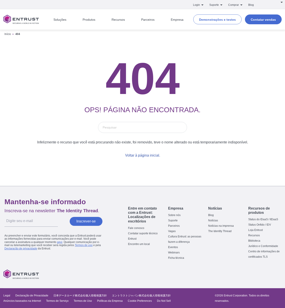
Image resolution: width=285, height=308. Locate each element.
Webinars (174, 252)
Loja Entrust (255, 230)
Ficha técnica (176, 257)
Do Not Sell (164, 300)
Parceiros (174, 225)
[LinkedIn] (268, 274)
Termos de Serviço (57, 300)
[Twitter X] (240, 274)
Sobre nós (174, 215)
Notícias (213, 220)
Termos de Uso (83, 300)
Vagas (172, 231)
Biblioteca (254, 240)
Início (7, 34)
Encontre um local (139, 244)
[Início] (21, 19)
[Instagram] (258, 274)
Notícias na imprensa (221, 225)
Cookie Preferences (140, 300)
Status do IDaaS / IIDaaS (263, 219)
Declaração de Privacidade (31, 295)
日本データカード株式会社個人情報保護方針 (80, 295)
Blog (251, 4)
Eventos (173, 247)
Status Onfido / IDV (259, 224)
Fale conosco (136, 228)
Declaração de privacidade (20, 248)
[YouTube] (277, 274)
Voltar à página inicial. (142, 155)
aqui (59, 242)
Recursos (254, 235)
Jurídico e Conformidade (263, 246)
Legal (6, 295)
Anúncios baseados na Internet (22, 300)
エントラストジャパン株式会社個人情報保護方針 (141, 295)
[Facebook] (249, 274)
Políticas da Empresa (110, 300)
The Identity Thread (220, 231)
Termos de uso (84, 245)
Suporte (173, 220)
